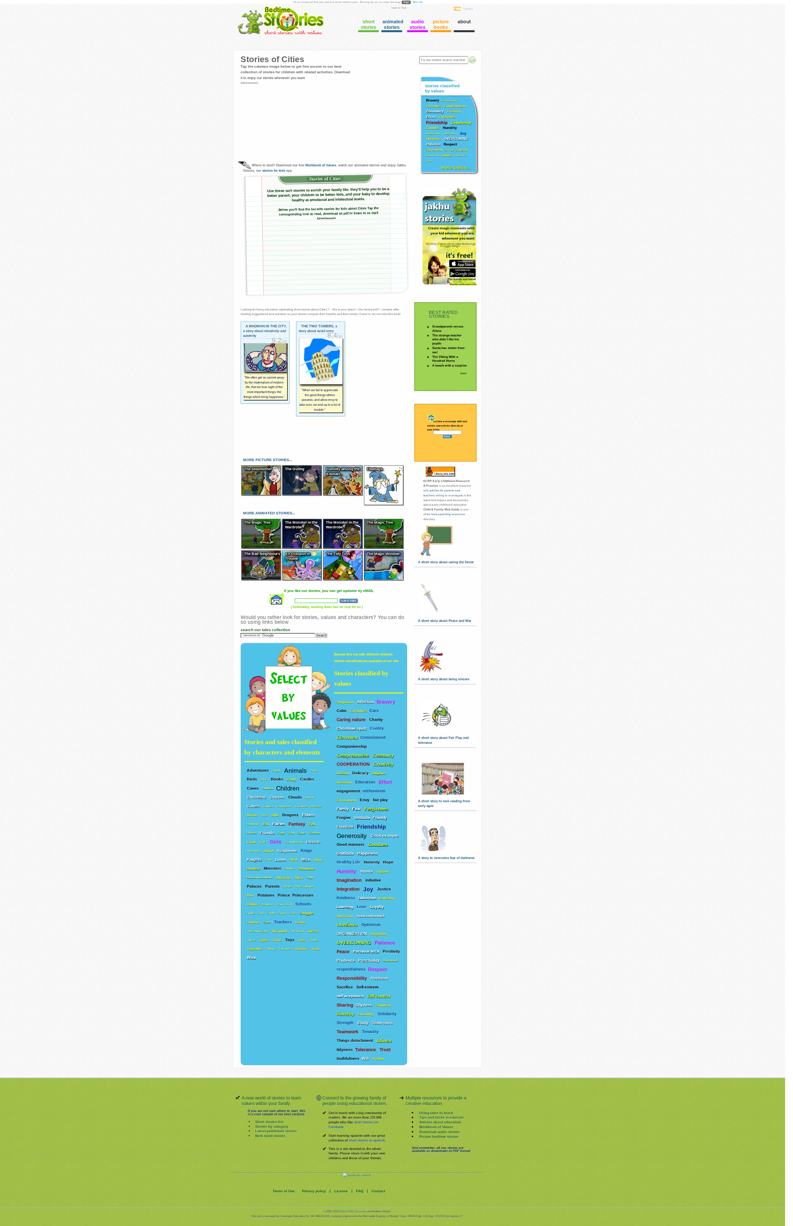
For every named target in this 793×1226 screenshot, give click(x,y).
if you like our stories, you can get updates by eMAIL (329, 591)
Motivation (345, 916)
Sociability (366, 1014)
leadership (386, 898)
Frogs (282, 833)
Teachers (283, 922)
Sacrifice (345, 987)
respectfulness (351, 969)
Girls (276, 842)
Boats (264, 779)
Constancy (384, 755)
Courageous (285, 806)
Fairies (279, 824)
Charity (376, 719)
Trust (386, 1049)
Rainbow (268, 904)
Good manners (351, 844)
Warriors (302, 949)
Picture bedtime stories (438, 1136)
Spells (272, 913)
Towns (277, 940)
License (341, 1191)
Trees (302, 940)
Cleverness (347, 737)
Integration (349, 889)
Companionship (352, 746)
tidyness (345, 1049)
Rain (280, 904)
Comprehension (353, 755)
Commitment (373, 737)
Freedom (345, 827)
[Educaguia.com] (439, 476)
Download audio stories (439, 1132)
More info (418, 2)
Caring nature (352, 719)
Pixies (298, 886)
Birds (252, 779)
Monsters (273, 868)
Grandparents (294, 842)
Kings (307, 850)
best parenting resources (448, 514)
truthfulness (348, 1058)
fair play (380, 800)
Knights (255, 860)
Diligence (379, 773)
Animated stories (392, 24)
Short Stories (368, 24)
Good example (385, 835)
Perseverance (366, 951)
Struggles (307, 913)
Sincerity (346, 1014)
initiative (373, 880)
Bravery (386, 702)
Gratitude (346, 853)
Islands (269, 851)
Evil (266, 824)
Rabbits (253, 904)
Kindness (346, 898)
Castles (307, 779)
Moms (318, 860)
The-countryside (257, 931)
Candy (292, 779)
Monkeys (254, 869)
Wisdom (378, 1058)
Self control (378, 996)
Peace (344, 951)
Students (254, 922)
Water (316, 949)
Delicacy (360, 773)
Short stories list (269, 1122)
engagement (348, 791)
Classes (278, 797)
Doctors (253, 815)
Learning (345, 907)
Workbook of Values (320, 165)
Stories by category (271, 1126)
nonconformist (370, 916)
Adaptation (346, 702)
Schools (303, 904)
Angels (277, 770)
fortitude (362, 818)
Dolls (275, 815)
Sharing (345, 1005)
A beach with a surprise (449, 365)
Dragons (291, 815)
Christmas (257, 797)
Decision (343, 773)
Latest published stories (276, 1131)
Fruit (291, 833)
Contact (378, 1191)
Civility (377, 728)
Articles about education (440, 1122)
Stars (293, 913)
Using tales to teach (436, 1113)
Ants (314, 770)
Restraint (380, 978)
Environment (347, 800)
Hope (388, 862)
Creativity (384, 764)
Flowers (252, 833)
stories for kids (273, 170)
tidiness (383, 1040)
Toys (290, 940)
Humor (367, 871)
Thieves (252, 940)
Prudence (346, 960)
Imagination (350, 880)
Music (299, 877)
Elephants (253, 824)
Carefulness (358, 711)
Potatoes (266, 895)
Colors (253, 806)
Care (374, 710)
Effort (386, 782)
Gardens (315, 833)
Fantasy (297, 824)
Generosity (353, 835)
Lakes (269, 860)
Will (365, 1058)
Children (268, 788)
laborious (367, 898)
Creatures (302, 806)
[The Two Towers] (320, 375)
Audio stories (417, 24)
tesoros (300, 922)
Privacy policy (314, 1191)
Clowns (310, 797)
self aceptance (351, 996)
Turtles (314, 940)
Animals (296, 770)
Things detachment (355, 1041)
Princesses (303, 895)
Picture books (441, 24)
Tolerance (366, 1049)
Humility (347, 871)
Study (363, 1023)
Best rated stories (270, 1136)
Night (311, 877)
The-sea (313, 931)
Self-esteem (368, 987)
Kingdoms (288, 850)
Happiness (368, 853)
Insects (313, 842)
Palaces (255, 886)
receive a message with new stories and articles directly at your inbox (447, 425)
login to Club (398, 7)
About (464, 21)
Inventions (254, 851)
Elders (308, 815)
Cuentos (468, 8)
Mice (306, 860)
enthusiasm (374, 791)
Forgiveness (376, 808)
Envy (365, 800)
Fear (357, 809)
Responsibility (352, 978)
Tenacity (371, 1031)
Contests (268, 806)
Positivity (392, 951)
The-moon (298, 931)
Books (277, 779)
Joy (369, 889)
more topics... (455, 167)
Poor (251, 895)
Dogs (265, 815)
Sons (261, 913)
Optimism (371, 924)
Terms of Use (284, 1191)
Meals (294, 860)
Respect (378, 969)
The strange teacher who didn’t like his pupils (447, 339)
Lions (281, 860)
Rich (289, 904)
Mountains (307, 869)
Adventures (258, 770)
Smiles (251, 913)
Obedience (348, 924)
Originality (379, 934)
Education (365, 782)
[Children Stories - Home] (277, 34)
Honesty (372, 862)
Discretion (345, 782)
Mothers (290, 868)
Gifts (263, 842)
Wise (252, 958)
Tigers (265, 940)
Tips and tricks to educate (441, 1117)
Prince (284, 895)
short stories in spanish (367, 1140)
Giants (252, 842)
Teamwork (348, 1031)
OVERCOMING (354, 942)
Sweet (268, 922)
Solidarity (388, 1014)
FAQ (359, 1191)
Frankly (380, 818)
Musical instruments (260, 877)
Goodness (378, 844)
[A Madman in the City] (265, 371)
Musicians (284, 877)
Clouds (295, 797)
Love (362, 906)
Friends (267, 833)
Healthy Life (349, 862)
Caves (253, 788)
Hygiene (383, 871)
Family (343, 809)
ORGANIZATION (352, 933)
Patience (385, 942)
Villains (271, 949)
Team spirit (382, 1023)
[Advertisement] (282, 119)
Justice (384, 889)
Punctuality (369, 960)
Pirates (288, 886)
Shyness (364, 1005)
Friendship (372, 827)
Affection (365, 702)
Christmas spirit (352, 729)
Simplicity (384, 1005)
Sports (282, 913)
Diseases (316, 806)
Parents (273, 886)
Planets (310, 886)
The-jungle (279, 931)
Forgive (344, 818)
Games (302, 833)
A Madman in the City (265, 331)
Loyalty (377, 907)
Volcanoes (285, 949)
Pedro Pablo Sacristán (352, 1211)
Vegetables (255, 949)
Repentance (391, 960)
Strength (346, 1022)
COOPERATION (354, 764)
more (463, 373)
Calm (342, 711)
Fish (312, 824)
